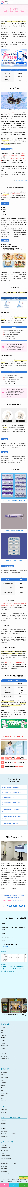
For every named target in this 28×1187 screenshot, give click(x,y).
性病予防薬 (3, 1128)
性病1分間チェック (23, 1177)
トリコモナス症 (4, 1045)
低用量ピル (3, 1123)
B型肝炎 (3, 1038)
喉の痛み (3, 1085)
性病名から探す (6, 1024)
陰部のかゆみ (4, 1072)
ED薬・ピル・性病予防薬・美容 (10, 1117)
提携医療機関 (4, 1171)
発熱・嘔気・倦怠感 (6, 1101)
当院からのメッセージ (6, 1145)
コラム (3, 1106)
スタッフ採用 (4, 1168)
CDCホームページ (15, 109)
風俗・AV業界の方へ (6, 1158)
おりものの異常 (4, 1093)
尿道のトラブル (4, 1088)
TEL (5, 1185)
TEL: (5, 906)
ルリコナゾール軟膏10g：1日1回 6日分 (14, 530)
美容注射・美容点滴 (6, 1136)
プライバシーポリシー (6, 1179)
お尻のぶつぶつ (4, 1080)
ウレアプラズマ (4, 1053)
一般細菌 (3, 1048)
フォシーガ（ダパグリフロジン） (9, 1133)
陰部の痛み (3, 1075)
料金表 (2, 1153)
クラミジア (3, 1027)
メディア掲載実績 (5, 1174)
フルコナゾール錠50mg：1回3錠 (14, 561)
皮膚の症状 (3, 1082)
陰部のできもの (4, 1077)
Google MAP (5, 946)
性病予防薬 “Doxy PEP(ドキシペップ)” (10, 1064)
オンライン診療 (4, 1150)
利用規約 (13, 1179)
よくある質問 (4, 1166)
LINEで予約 (23, 1185)
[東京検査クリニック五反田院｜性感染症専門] (7, 2)
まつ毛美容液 (4, 1131)
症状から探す (5, 1069)
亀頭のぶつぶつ (4, 1090)
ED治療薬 (3, 1120)
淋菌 (2, 1030)
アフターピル (4, 1126)
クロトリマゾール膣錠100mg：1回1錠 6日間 (14, 500)
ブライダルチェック (5, 1161)
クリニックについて (7, 1142)
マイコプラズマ (4, 1051)
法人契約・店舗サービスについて (9, 1163)
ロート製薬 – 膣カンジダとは (21, 180)
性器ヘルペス (4, 1056)
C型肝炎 (3, 1040)
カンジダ (3, 1043)
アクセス (14, 1185)
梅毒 (2, 1032)
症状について (4, 1112)
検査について (4, 1109)
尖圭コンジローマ (5, 1058)
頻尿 (2, 1098)
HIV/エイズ (3, 1035)
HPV (2, 1061)
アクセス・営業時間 (5, 1155)
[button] (3, 1015)
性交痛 (2, 1095)
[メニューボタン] (26, 2)
